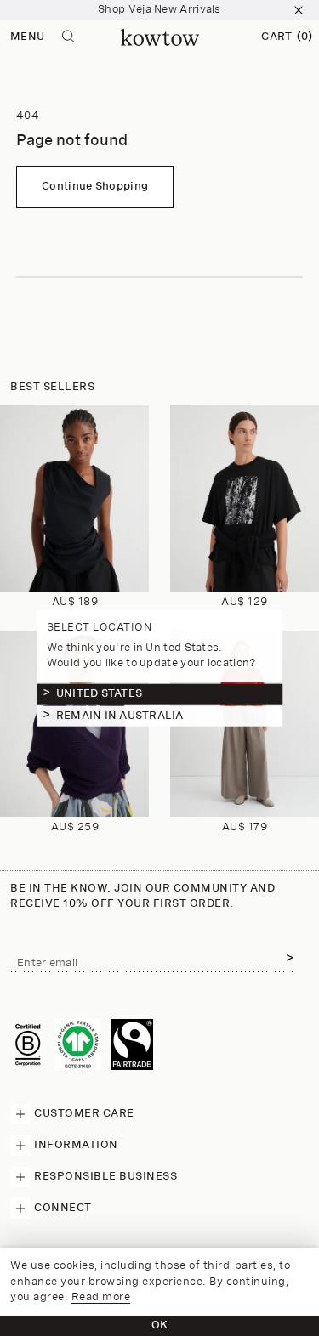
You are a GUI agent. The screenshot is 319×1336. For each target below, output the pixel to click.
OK (159, 1325)
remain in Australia (120, 715)
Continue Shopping (95, 186)
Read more (101, 1297)
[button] (286, 37)
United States (99, 693)
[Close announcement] (298, 10)
